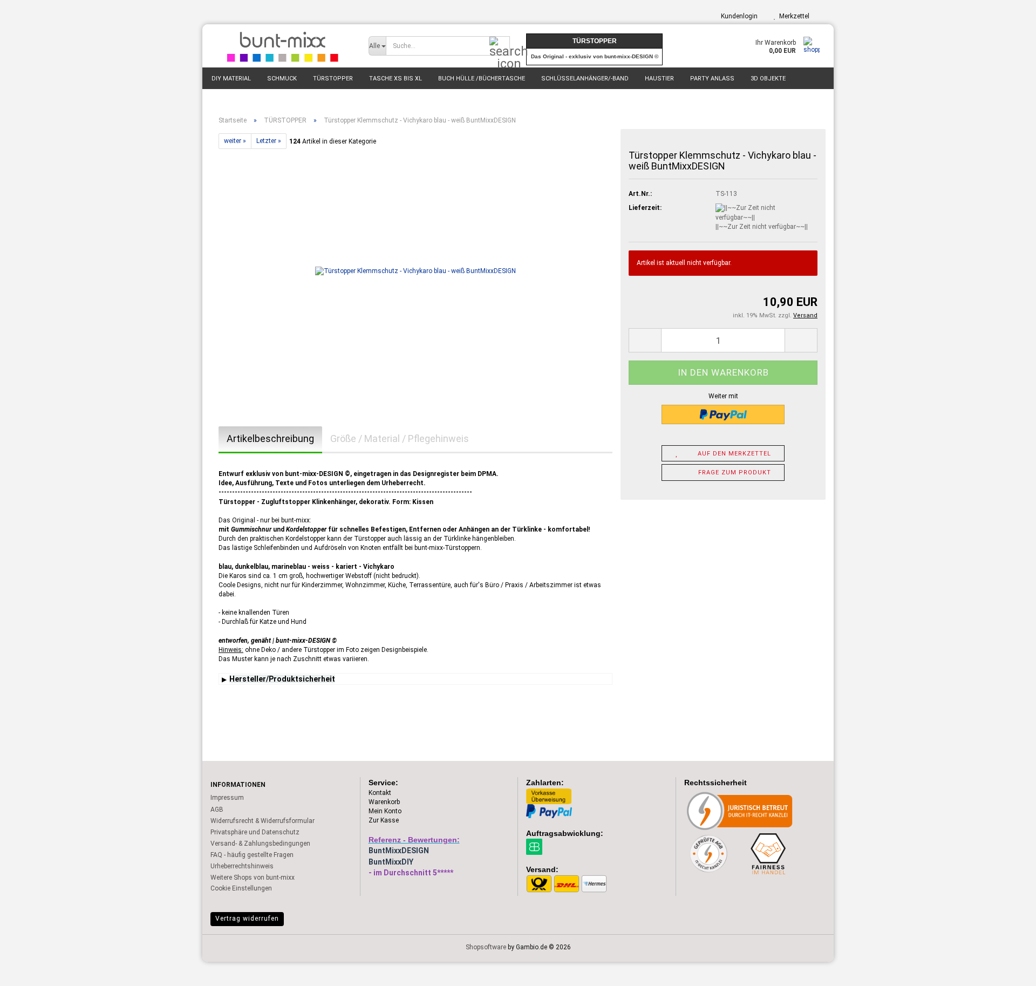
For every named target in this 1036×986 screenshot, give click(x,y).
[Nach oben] (1006, 970)
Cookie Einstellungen (241, 888)
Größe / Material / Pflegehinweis (399, 438)
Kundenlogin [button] (738, 16)
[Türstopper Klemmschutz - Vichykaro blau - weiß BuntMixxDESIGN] (415, 270)
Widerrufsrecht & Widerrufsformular (262, 821)
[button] (645, 340)
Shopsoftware (486, 947)
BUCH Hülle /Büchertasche (481, 78)
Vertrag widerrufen (247, 918)
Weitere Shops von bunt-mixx (252, 877)
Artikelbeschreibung (270, 438)
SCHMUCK (282, 78)
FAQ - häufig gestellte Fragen (252, 855)
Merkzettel (792, 16)
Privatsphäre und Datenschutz (254, 832)
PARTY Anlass (712, 78)
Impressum (227, 797)
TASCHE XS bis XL (395, 78)
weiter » (235, 141)
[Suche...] (499, 46)
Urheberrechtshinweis (242, 866)
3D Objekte (768, 78)
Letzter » (268, 141)
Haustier (659, 78)
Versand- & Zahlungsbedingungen (260, 843)
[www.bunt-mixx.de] (281, 45)
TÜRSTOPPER (333, 78)
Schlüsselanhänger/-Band (585, 78)
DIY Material (231, 78)
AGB (216, 809)
